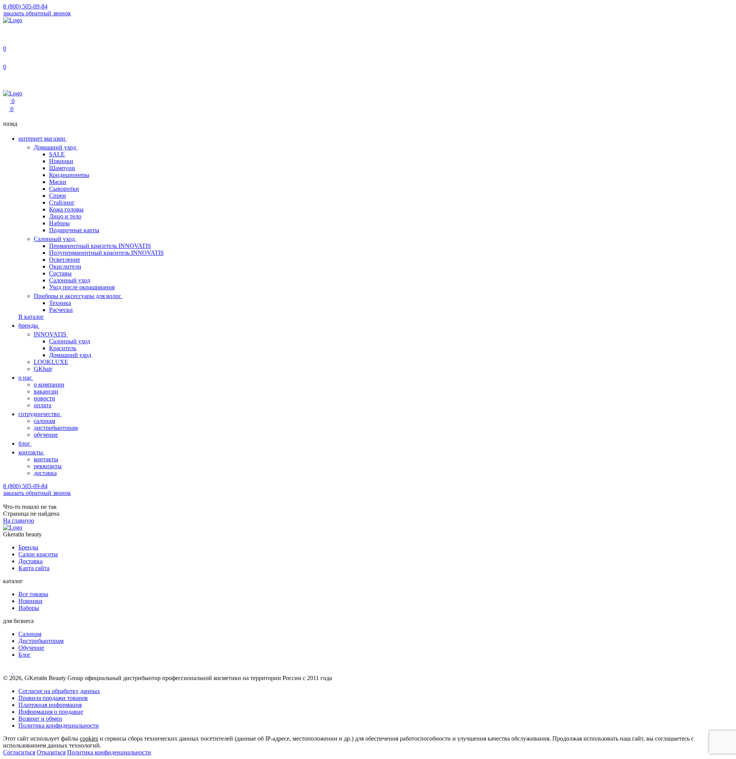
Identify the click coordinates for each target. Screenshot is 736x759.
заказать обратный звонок (37, 13)
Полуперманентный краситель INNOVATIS (106, 252)
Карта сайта (33, 568)
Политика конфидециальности (58, 725)
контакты (31, 452)
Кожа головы (66, 209)
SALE (57, 154)
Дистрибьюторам (41, 641)
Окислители (65, 266)
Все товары (33, 594)
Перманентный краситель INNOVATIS (100, 246)
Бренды (28, 547)
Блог (24, 654)
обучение (46, 434)
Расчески (61, 310)
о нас (25, 377)
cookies (89, 738)
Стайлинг (62, 202)
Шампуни (62, 168)
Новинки (61, 161)
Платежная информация (50, 705)
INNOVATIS (51, 334)
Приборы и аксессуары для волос (78, 296)
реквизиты (48, 466)
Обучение (31, 647)
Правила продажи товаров (53, 698)
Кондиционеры (69, 175)
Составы (60, 273)
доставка (45, 473)
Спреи (57, 195)
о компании (49, 384)
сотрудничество (39, 414)
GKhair (43, 369)
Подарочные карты (74, 230)
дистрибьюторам (56, 428)
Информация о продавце (50, 711)
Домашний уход (55, 147)
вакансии (46, 391)
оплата (42, 405)
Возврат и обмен (40, 718)
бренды (28, 325)
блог (25, 443)
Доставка (30, 561)
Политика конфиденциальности (109, 752)
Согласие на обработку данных (59, 691)
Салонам (29, 634)
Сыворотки (64, 188)
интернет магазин (42, 138)
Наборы (59, 223)
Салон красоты (38, 554)
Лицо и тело (65, 216)
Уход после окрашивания (82, 287)
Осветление (64, 259)
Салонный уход (55, 239)
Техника (60, 303)
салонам (44, 421)
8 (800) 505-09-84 (25, 6)
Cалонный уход (69, 341)
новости (44, 398)
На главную (18, 520)
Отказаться (51, 752)
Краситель (62, 348)
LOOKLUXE (51, 362)
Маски (57, 182)
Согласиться (19, 752)
